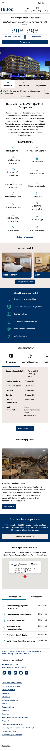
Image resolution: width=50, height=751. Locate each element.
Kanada (12, 651)
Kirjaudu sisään (43, 11)
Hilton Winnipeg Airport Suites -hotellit (15, 654)
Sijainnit (4, 651)
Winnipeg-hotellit (33, 651)
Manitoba (21, 651)
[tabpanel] (25, 93)
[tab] (8, 84)
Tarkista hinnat (33, 42)
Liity (34, 11)
